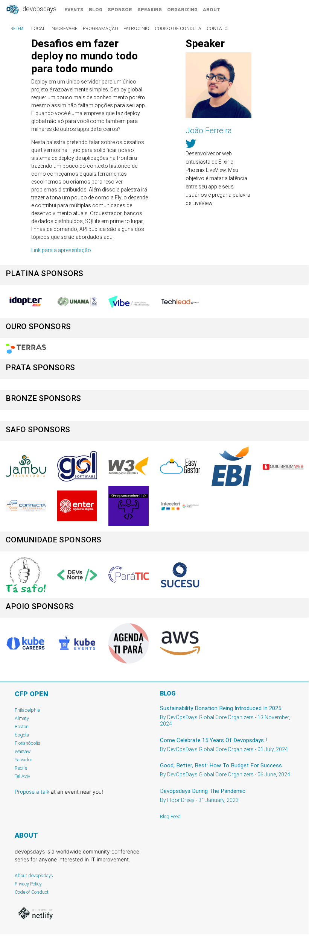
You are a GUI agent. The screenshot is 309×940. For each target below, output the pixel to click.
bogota (22, 735)
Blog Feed (170, 816)
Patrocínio (136, 28)
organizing (182, 9)
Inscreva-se (64, 28)
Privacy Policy (28, 884)
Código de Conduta (178, 28)
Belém (17, 28)
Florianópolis (27, 743)
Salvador (23, 759)
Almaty (22, 718)
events (74, 9)
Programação (100, 28)
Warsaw (23, 751)
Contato (217, 28)
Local (38, 28)
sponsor (120, 9)
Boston (22, 726)
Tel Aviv (22, 776)
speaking (149, 9)
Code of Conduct (32, 892)
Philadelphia (27, 710)
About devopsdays (34, 875)
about (211, 9)
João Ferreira (209, 130)
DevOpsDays (38, 9)
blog (95, 9)
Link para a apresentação (61, 250)
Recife (21, 768)
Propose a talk (32, 791)
